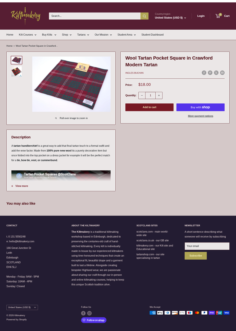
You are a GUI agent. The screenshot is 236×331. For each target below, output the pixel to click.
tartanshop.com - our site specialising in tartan (150, 256)
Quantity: (130, 95)
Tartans (81, 34)
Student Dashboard (152, 34)
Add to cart (149, 107)
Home (9, 34)
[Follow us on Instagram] (89, 313)
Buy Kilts (47, 34)
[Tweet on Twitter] (216, 72)
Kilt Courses (26, 34)
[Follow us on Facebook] (83, 313)
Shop (65, 34)
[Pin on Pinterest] (210, 72)
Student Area (125, 34)
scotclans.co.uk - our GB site (152, 240)
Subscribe (195, 255)
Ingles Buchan (134, 73)
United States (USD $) (19, 307)
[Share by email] (222, 72)
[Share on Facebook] (204, 72)
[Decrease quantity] (142, 95)
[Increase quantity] (159, 95)
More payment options (200, 116)
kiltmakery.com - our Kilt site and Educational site (154, 247)
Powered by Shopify (16, 319)
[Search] (144, 16)
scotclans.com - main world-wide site (152, 233)
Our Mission (101, 34)
